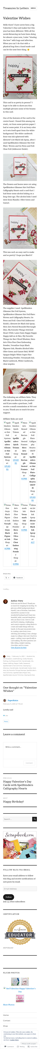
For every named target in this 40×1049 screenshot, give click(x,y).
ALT (32, 542)
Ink (32, 661)
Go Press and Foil (15, 661)
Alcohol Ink (31, 656)
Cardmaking (17, 659)
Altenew (6, 668)
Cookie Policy (14, 1040)
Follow (9, 897)
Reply (6, 721)
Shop (5, 1026)
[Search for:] (17, 819)
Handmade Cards (25, 668)
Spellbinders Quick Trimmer (13, 675)
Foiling (5, 661)
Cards (25, 659)
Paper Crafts (18, 663)
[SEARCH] (34, 819)
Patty (8, 656)
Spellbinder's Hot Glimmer (13, 666)
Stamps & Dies (29, 675)
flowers (29, 659)
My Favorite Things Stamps (16, 670)
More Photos (8, 1005)
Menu (33, 8)
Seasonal (26, 663)
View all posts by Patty (18, 648)
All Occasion (7, 659)
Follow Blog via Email (16, 870)
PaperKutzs (13, 700)
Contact (6, 1021)
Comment (29, 763)
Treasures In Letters (16, 8)
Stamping (27, 666)
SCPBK (24, 479)
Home (6, 1015)
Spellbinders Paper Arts (21, 673)
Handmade (26, 661)
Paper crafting (8, 663)
